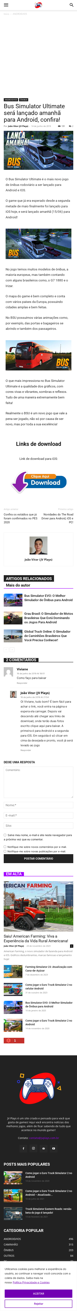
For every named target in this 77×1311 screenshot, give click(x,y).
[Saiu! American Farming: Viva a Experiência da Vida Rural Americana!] (38, 906)
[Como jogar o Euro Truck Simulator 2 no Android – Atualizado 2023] (13, 1195)
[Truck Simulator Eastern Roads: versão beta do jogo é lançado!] (13, 1213)
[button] (6, 5)
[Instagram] (33, 1148)
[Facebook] (23, 1148)
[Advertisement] (38, 58)
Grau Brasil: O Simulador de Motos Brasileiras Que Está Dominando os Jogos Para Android (48, 618)
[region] (38, 1286)
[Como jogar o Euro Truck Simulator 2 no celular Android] (13, 989)
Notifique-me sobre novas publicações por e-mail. (36, 851)
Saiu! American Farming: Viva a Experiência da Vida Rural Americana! (36, 938)
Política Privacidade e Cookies (31, 1282)
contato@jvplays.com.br (44, 1138)
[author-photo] (38, 554)
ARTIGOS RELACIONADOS (29, 578)
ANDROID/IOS (20, 13)
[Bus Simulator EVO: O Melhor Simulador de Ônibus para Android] (13, 600)
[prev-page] (6, 649)
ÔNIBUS (23, 99)
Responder (22, 683)
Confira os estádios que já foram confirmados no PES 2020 (20, 518)
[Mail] (43, 1148)
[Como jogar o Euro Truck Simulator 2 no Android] (13, 1025)
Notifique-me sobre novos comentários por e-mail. (37, 846)
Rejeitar (38, 1303)
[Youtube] (53, 1148)
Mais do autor (18, 585)
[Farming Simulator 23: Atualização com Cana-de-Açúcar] (13, 971)
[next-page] (12, 649)
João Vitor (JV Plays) (18, 126)
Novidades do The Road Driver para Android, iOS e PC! (57, 518)
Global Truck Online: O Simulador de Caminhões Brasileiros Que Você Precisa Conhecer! (47, 636)
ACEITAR (38, 1293)
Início (6, 13)
